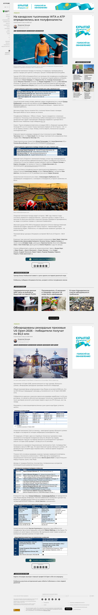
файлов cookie (46, 610)
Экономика (7, 28)
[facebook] (59, 599)
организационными (31, 166)
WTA (15, 30)
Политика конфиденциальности (77, 602)
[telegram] (46, 599)
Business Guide (6, 21)
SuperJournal (7, 25)
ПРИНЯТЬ (68, 609)
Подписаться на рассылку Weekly (50, 594)
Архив (8, 33)
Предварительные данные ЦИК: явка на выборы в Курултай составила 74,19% (25, 292)
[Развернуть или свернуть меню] (9, 37)
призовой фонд (46, 345)
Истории (8, 16)
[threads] (56, 599)
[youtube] (49, 599)
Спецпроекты (7, 44)
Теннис (56, 345)
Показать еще (53, 318)
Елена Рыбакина (30, 30)
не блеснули (50, 143)
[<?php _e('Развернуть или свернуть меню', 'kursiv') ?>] (9, 51)
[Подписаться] (67, 596)
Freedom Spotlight (6, 46)
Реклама (8, 43)
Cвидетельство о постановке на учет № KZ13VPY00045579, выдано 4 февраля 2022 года (25, 602)
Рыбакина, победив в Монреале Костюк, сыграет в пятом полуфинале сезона (40, 280)
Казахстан (7, 52)
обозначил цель (19, 105)
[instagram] (42, 599)
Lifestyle (8, 23)
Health (8, 26)
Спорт (8, 30)
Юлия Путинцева (39, 30)
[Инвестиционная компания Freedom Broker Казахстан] (6, 11)
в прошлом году (47, 528)
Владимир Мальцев (24, 25)
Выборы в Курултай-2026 (75, 609)
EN (7, 7)
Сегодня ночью (26, 499)
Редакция (7, 41)
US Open (16, 345)
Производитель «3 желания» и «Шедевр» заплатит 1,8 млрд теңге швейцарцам (54, 292)
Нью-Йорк (39, 345)
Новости (8, 14)
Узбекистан (7, 54)
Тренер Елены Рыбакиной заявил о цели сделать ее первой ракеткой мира (40, 275)
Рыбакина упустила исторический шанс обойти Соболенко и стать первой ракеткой (40, 582)
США (52, 345)
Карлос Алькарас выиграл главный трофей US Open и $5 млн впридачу (38, 577)
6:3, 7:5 (43, 121)
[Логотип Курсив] (6, 3)
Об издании (46, 602)
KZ (9, 7)
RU (5, 7)
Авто (9, 18)
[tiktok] (52, 599)
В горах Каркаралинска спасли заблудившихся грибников (79, 292)
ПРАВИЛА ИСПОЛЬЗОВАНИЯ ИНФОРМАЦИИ (78, 607)
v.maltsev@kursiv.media (23, 27)
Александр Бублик (21, 30)
